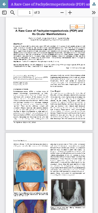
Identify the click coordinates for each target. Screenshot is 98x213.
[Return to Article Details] (4, 4)
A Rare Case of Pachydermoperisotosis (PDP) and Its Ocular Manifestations (54, 4)
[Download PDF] (94, 4)
